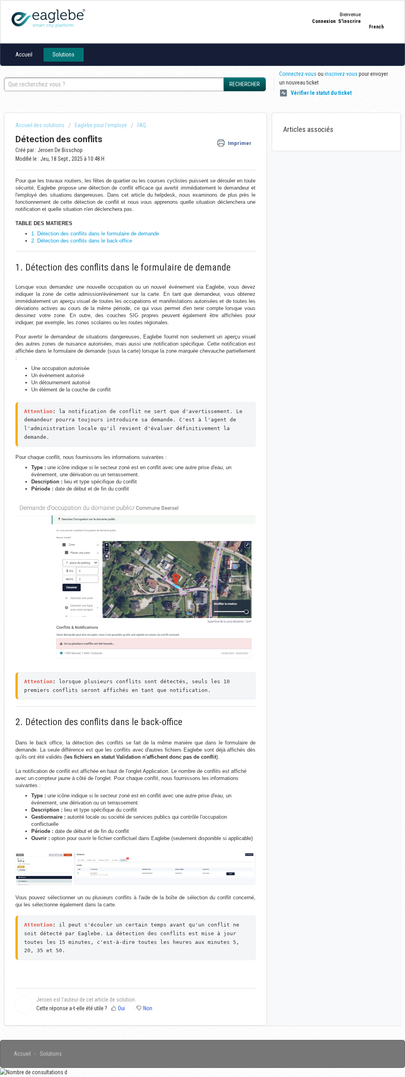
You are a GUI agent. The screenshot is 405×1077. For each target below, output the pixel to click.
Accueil (23, 54)
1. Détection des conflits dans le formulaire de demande (95, 234)
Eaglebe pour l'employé (101, 125)
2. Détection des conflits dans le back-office (81, 241)
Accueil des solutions (40, 125)
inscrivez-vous (341, 74)
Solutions (63, 54)
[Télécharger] (188, 447)
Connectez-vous (297, 74)
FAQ (141, 125)
